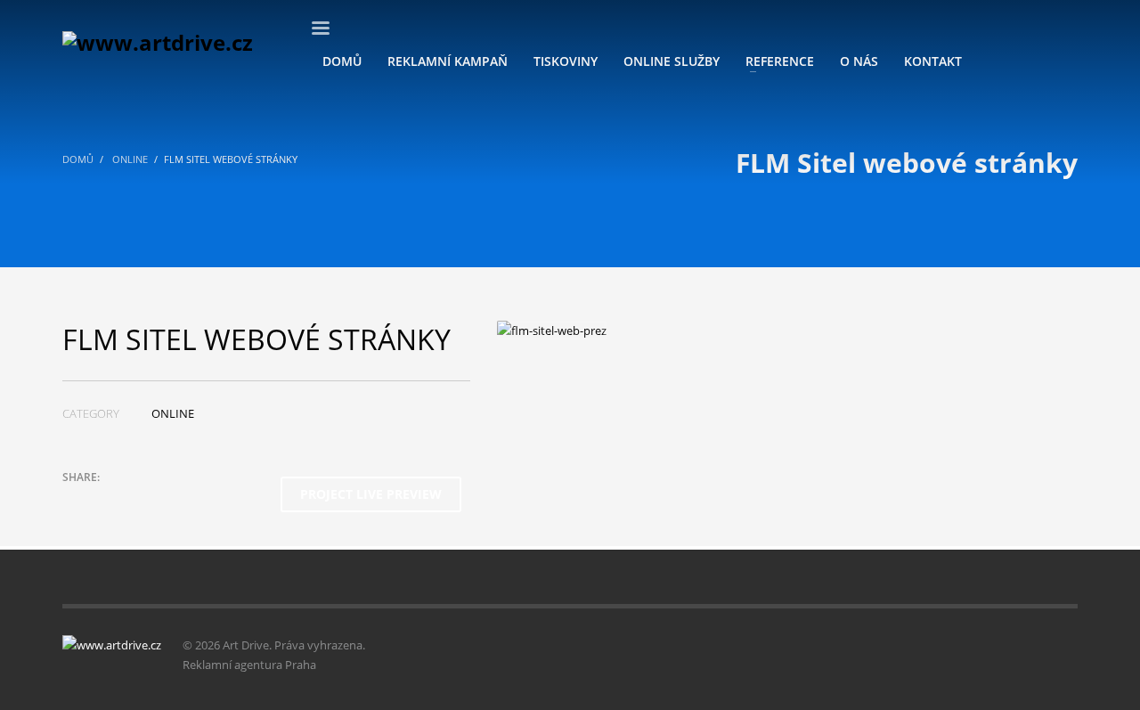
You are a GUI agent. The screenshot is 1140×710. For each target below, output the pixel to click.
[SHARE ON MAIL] (200, 500)
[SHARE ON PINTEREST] (169, 500)
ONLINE (172, 413)
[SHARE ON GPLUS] (138, 500)
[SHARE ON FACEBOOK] (107, 500)
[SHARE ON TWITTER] (75, 500)
